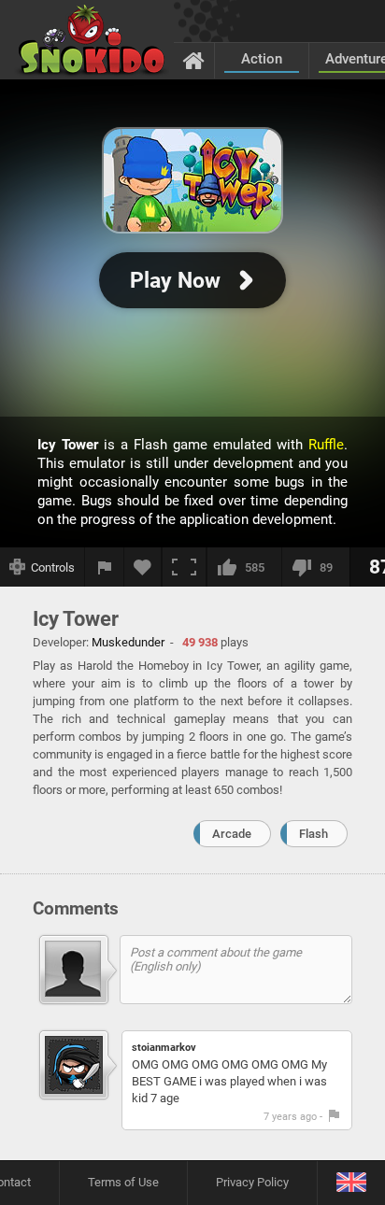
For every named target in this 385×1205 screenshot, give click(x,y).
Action (261, 58)
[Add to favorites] (143, 567)
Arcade (231, 834)
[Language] (351, 1183)
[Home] (194, 60)
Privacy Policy (252, 1182)
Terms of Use (123, 1182)
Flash (313, 834)
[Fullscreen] (184, 567)
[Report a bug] (104, 567)
